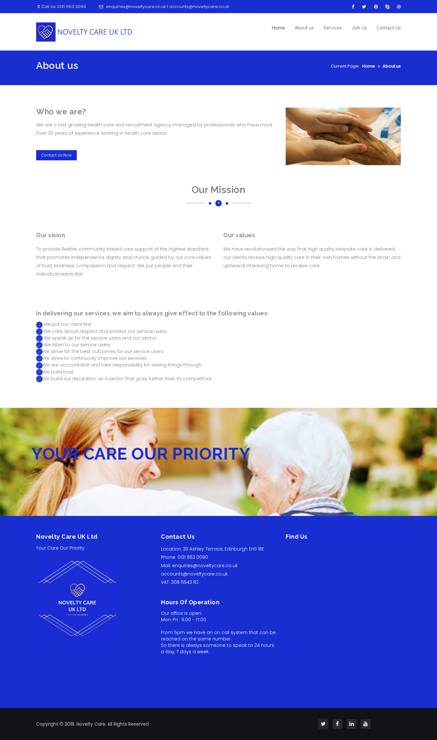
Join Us (359, 27)
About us (304, 27)
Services (332, 27)
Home (278, 27)
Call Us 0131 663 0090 (63, 7)
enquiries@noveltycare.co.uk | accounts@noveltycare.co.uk (167, 7)
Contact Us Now (56, 155)
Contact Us (389, 27)
